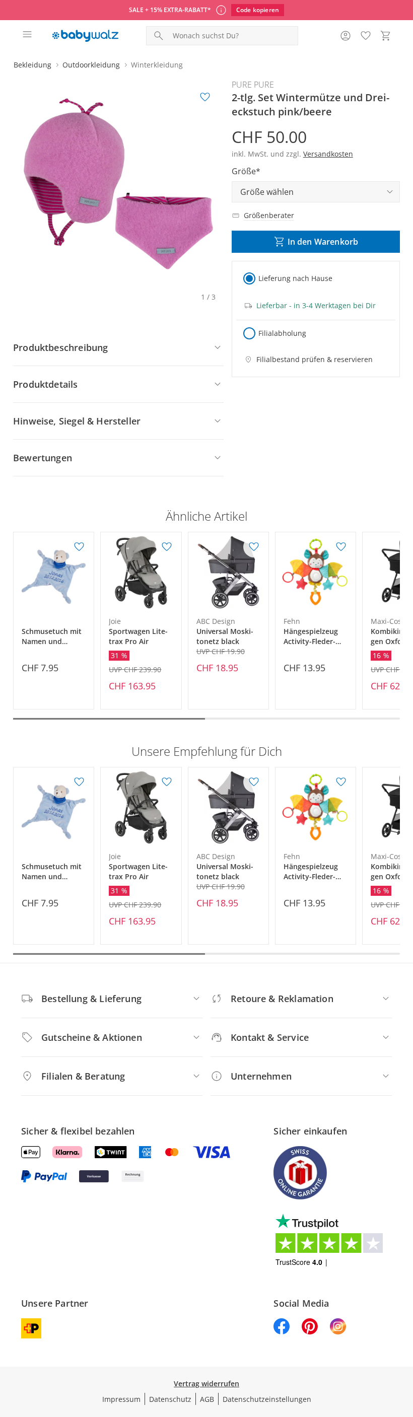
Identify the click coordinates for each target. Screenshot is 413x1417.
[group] (118, 184)
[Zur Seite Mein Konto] (345, 36)
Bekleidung (32, 64)
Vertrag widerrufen (206, 1383)
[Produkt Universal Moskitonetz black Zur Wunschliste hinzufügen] (253, 546)
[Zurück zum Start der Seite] (403, 1346)
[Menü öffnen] (27, 35)
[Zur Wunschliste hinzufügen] (205, 97)
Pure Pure (253, 84)
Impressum (121, 1399)
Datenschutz (170, 1399)
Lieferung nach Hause (295, 278)
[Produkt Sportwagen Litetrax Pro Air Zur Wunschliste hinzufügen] (166, 546)
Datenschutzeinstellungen (267, 1399)
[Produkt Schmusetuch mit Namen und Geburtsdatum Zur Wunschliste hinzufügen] (79, 546)
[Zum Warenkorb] (386, 36)
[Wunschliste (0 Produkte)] (366, 36)
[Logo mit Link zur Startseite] (85, 36)
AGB (207, 1399)
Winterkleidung (157, 64)
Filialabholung (282, 333)
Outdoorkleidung (91, 64)
